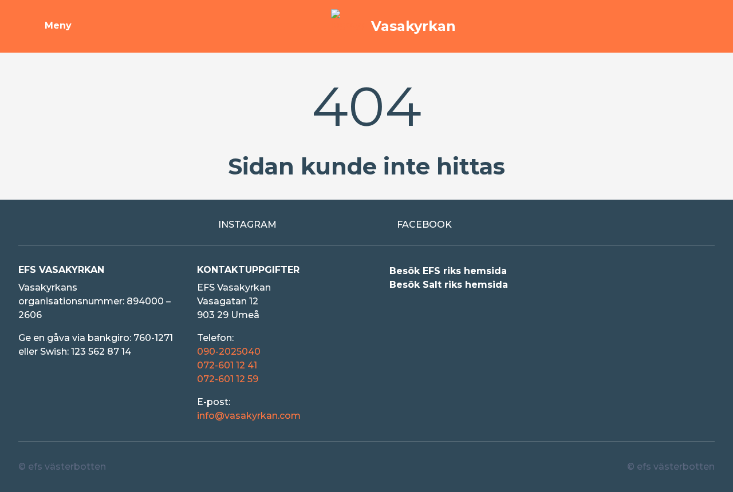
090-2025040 (229, 351)
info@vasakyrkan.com (249, 415)
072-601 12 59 (227, 379)
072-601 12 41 (227, 365)
